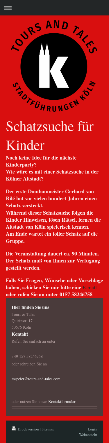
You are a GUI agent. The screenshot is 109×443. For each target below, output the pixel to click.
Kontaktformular (61, 401)
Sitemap (48, 429)
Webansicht (88, 434)
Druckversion (28, 429)
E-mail (90, 287)
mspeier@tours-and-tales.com (36, 378)
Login (92, 429)
